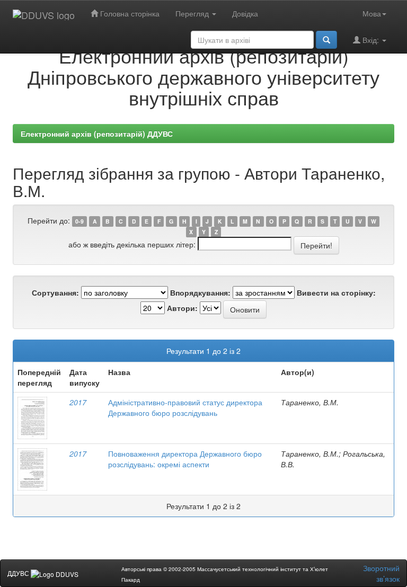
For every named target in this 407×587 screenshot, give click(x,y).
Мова (371, 13)
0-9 (79, 221)
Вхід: (370, 39)
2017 (77, 402)
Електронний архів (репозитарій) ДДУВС (97, 133)
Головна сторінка (129, 13)
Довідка (245, 13)
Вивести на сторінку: (336, 292)
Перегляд (193, 13)
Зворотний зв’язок (381, 573)
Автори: (182, 308)
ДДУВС (19, 572)
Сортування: (55, 292)
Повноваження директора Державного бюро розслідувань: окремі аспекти (185, 458)
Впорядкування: (200, 292)
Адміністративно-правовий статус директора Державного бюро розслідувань (185, 407)
